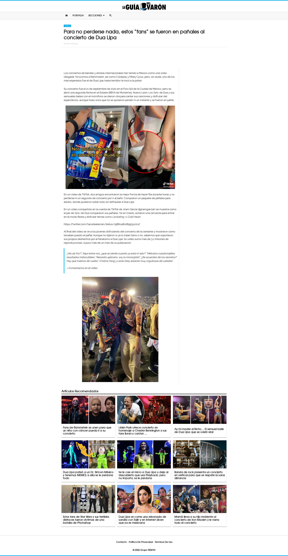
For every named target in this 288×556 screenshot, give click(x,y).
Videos (67, 26)
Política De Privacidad (141, 542)
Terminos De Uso (163, 542)
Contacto (121, 542)
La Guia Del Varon (144, 6)
